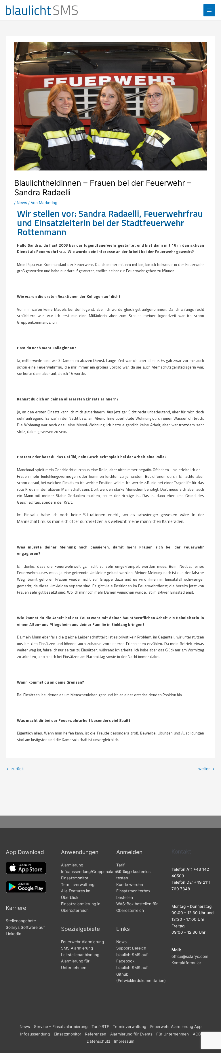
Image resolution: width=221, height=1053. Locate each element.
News (22, 202)
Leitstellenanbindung (80, 954)
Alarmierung (72, 865)
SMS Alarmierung (77, 948)
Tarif (120, 865)
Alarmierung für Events (131, 1034)
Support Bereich (131, 948)
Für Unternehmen (172, 1034)
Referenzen (95, 1034)
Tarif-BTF (100, 1026)
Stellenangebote (21, 920)
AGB (197, 1034)
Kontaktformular (186, 962)
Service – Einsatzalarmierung (60, 1026)
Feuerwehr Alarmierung (82, 941)
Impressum (124, 1041)
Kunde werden (129, 884)
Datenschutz (98, 1041)
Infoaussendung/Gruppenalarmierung (95, 871)
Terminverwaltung (77, 884)
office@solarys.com (190, 956)
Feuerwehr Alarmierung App (175, 1026)
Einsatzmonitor (74, 878)
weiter (206, 768)
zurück (15, 768)
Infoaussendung (35, 1034)
